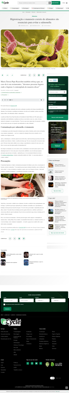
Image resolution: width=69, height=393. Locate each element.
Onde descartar (4, 331)
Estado (37, 297)
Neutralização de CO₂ (6, 338)
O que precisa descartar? (54, 89)
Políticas (16, 362)
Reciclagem (26, 8)
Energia (51, 8)
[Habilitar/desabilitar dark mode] (2, 75)
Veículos (54, 341)
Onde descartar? (54, 2)
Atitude (15, 354)
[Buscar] (50, 3)
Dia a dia (16, 347)
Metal (40, 346)
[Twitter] (40, 363)
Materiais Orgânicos (44, 343)
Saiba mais (57, 391)
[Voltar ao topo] (66, 387)
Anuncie (3, 367)
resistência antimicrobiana (7, 155)
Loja (2, 365)
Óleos (53, 331)
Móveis (41, 348)
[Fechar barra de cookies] (67, 391)
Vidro (53, 346)
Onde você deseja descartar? (55, 95)
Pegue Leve (29, 334)
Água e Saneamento (31, 338)
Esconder (16, 90)
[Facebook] (27, 363)
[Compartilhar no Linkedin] (39, 75)
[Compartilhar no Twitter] (34, 75)
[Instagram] (32, 363)
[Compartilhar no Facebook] (29, 75)
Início (23, 12)
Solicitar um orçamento (57, 146)
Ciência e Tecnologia (19, 345)
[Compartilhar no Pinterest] (43, 75)
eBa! (15, 352)
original (12, 229)
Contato (3, 372)
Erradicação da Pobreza (38, 8)
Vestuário (54, 343)
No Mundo (28, 331)
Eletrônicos (42, 336)
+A (7, 75)
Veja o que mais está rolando (57, 232)
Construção (42, 331)
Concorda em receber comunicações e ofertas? (57, 111)
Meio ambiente (17, 349)
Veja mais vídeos (57, 190)
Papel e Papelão (56, 334)
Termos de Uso (17, 365)
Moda (27, 341)
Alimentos (33, 12)
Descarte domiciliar (5, 334)
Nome (20, 297)
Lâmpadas (41, 338)
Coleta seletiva (4, 336)
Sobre (2, 362)
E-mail (5, 297)
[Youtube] (36, 363)
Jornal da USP (14, 105)
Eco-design (29, 336)
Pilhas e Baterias (56, 336)
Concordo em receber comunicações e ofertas (15, 304)
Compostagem (15, 8)
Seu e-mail (50, 104)
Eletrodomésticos (43, 334)
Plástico (54, 338)
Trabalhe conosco (18, 369)
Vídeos (5, 8)
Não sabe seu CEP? (52, 102)
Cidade (52, 297)
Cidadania (28, 343)
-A (12, 75)
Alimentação (60, 8)
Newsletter (3, 369)
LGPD (15, 367)
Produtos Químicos (43, 341)
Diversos (54, 348)
